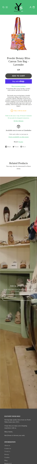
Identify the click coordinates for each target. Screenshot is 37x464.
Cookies (6, 457)
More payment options (18, 86)
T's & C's (7, 451)
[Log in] (30, 7)
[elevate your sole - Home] (18, 7)
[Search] (3, 7)
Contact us (7, 448)
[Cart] (34, 7)
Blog (5, 460)
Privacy (6, 454)
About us (7, 445)
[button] (17, 50)
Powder (20, 142)
